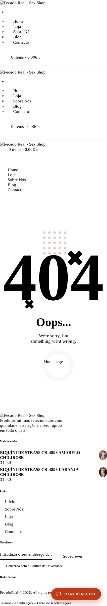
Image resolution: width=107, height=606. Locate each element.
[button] (1, 160)
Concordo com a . (35, 566)
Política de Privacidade (46, 566)
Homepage (53, 361)
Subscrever (73, 556)
